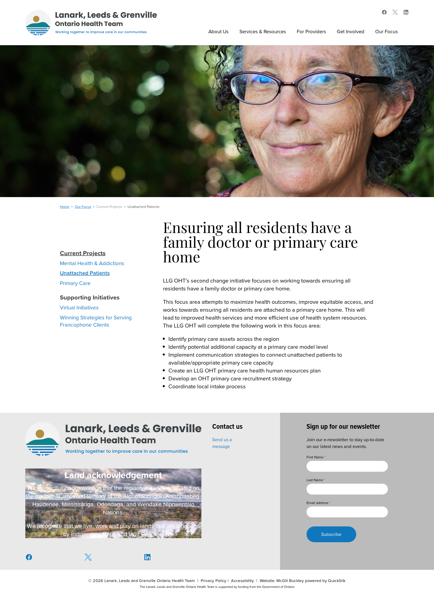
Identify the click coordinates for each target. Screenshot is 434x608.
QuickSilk (336, 580)
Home (64, 206)
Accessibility (242, 580)
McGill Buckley (290, 580)
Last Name (316, 479)
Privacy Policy (213, 580)
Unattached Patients (143, 206)
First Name (316, 457)
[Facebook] (384, 12)
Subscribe (331, 534)
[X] (395, 12)
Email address (318, 502)
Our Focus (83, 206)
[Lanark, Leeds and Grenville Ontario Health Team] (91, 22)
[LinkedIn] (406, 12)
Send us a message (222, 443)
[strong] (83, 253)
